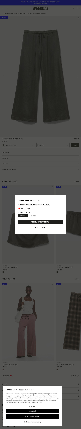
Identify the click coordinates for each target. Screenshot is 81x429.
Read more (32, 407)
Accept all (32, 411)
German (22, 215)
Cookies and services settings (32, 422)
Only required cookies (32, 416)
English (33, 215)
